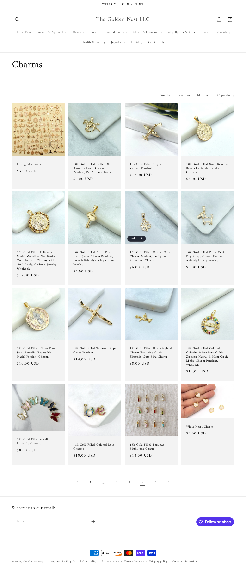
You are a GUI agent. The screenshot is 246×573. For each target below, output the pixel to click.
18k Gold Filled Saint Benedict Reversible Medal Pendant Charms (207, 168)
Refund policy (88, 562)
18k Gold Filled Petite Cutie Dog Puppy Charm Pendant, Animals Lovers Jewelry (205, 257)
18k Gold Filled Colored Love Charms (94, 447)
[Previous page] (77, 482)
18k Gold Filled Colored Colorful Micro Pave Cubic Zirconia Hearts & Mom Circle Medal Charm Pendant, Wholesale (207, 357)
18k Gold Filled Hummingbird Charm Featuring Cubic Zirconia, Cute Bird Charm (151, 353)
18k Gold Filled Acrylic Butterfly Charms (33, 442)
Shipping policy (158, 562)
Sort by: (166, 96)
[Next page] (168, 482)
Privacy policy (110, 562)
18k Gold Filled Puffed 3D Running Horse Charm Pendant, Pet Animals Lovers (93, 168)
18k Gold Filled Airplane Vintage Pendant (147, 166)
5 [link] (142, 482)
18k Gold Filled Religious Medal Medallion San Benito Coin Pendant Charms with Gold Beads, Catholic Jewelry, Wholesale (37, 261)
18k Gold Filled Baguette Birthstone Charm (147, 447)
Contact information (184, 562)
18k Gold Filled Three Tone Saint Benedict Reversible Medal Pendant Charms (36, 353)
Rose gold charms (29, 165)
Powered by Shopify (63, 562)
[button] (17, 19)
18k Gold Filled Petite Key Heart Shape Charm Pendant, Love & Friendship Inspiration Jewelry (94, 259)
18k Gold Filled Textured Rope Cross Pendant (94, 351)
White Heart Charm (199, 427)
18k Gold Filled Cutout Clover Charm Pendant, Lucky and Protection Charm (151, 257)
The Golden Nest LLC (36, 562)
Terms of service (134, 562)
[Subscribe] (93, 521)
